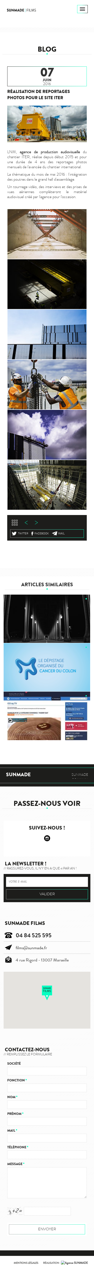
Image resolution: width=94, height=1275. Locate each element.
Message (15, 1163)
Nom (12, 1097)
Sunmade (18, 774)
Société (14, 1063)
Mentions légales (26, 1263)
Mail (61, 533)
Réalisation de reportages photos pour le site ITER (38, 94)
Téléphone (17, 1147)
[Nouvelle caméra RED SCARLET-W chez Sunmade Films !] (47, 619)
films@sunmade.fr (31, 948)
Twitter (23, 533)
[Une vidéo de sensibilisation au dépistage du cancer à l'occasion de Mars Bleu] (47, 667)
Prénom (15, 1113)
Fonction (17, 1080)
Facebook (41, 533)
